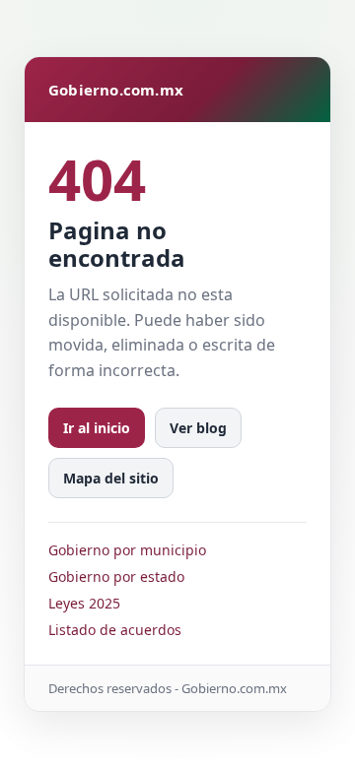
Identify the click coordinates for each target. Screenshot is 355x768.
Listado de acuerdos (114, 629)
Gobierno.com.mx (115, 89)
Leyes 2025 (84, 603)
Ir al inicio (96, 427)
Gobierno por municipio (127, 550)
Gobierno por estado (116, 576)
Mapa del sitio (111, 478)
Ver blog (198, 427)
